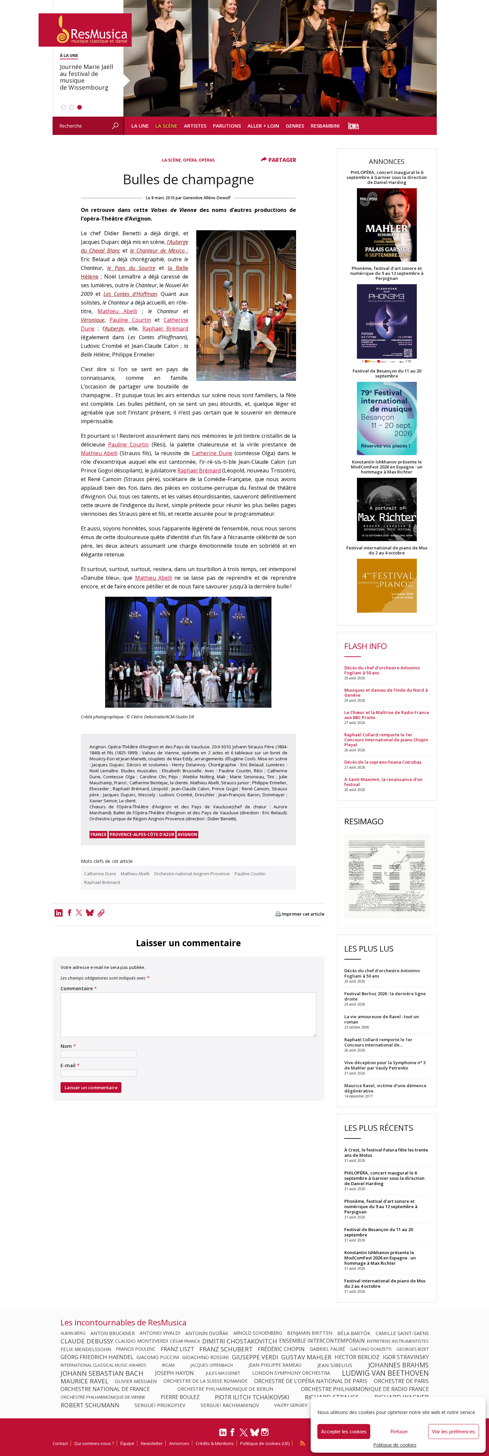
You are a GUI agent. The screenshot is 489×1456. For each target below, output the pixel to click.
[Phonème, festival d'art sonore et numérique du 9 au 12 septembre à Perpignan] (386, 324)
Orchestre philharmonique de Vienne (103, 1397)
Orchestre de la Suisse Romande (205, 1381)
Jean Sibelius (334, 1365)
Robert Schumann (90, 1405)
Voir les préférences (453, 1431)
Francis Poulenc (136, 1349)
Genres (295, 125)
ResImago (364, 821)
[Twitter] (79, 912)
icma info (354, 126)
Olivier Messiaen (136, 1381)
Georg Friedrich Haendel (97, 1357)
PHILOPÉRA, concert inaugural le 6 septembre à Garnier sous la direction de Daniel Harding (387, 177)
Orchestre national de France (105, 1389)
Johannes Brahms (398, 1365)
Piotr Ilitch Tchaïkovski (252, 1397)
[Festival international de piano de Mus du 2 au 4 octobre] (386, 586)
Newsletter (152, 1443)
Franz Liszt (177, 1349)
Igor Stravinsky (406, 1357)
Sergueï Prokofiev (159, 1405)
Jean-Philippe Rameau (274, 1365)
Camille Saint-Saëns (402, 1333)
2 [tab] (71, 107)
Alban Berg (73, 1333)
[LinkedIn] (223, 1435)
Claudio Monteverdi (141, 1341)
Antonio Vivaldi (160, 1333)
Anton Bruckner (112, 1333)
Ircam (168, 1365)
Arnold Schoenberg (257, 1333)
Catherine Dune (212, 453)
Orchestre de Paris (401, 1381)
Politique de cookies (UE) (264, 1443)
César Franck (185, 1341)
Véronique (92, 320)
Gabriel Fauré (327, 1349)
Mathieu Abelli (117, 311)
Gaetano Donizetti (371, 1349)
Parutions (227, 125)
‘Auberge (114, 328)
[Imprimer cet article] (278, 914)
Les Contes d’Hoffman (130, 294)
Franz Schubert (226, 1349)
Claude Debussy (87, 1341)
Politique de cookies (394, 1445)
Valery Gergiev (290, 1405)
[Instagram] (265, 1432)
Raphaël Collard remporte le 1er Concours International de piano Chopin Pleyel (386, 739)
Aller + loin (263, 125)
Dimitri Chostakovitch (239, 1341)
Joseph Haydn (174, 1373)
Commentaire (79, 988)
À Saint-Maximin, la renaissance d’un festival (383, 782)
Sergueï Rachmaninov (230, 1405)
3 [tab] (79, 107)
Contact (60, 1443)
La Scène (166, 125)
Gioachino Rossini (205, 1357)
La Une (140, 125)
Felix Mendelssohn (86, 1349)
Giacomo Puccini (157, 1357)
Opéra (190, 160)
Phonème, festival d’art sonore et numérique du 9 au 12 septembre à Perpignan (386, 273)
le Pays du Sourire (131, 268)
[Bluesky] (254, 1432)
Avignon (187, 834)
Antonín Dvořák (206, 1333)
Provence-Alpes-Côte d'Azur (142, 834)
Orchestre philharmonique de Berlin (225, 1389)
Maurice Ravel (84, 1381)
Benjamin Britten (309, 1333)
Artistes (195, 125)
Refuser (399, 1431)
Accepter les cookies (344, 1431)
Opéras (207, 160)
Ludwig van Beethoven (385, 1373)
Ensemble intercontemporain (322, 1341)
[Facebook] (70, 912)
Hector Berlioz (357, 1357)
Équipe (127, 1443)
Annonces (179, 1443)
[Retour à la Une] (85, 30)
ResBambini (325, 125)
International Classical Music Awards (103, 1365)
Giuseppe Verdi (255, 1357)
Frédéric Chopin (281, 1349)
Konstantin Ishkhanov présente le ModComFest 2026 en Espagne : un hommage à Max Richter (386, 466)
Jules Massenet (223, 1373)
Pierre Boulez (180, 1397)
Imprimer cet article (303, 914)
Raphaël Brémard (165, 328)
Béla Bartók (354, 1333)
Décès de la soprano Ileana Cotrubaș (382, 762)
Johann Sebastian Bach (102, 1373)
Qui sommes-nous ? (94, 1443)
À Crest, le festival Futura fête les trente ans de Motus (386, 1152)
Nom (68, 1046)
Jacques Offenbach (212, 1365)
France (98, 834)
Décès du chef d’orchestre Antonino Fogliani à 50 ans (382, 670)
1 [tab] (63, 107)
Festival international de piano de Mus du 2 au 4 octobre (386, 550)
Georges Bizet (413, 1349)
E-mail (70, 1065)
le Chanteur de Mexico (158, 250)
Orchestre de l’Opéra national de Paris (310, 1381)
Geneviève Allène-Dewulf (207, 198)
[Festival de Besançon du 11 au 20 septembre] (386, 419)
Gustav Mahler (306, 1357)
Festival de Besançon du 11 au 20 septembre (387, 373)
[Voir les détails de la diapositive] (280, 58)
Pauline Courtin (130, 320)
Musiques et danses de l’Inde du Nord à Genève (386, 693)
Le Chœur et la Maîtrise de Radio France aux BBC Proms (386, 715)
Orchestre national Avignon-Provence (192, 874)
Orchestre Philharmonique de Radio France (365, 1389)
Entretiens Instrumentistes (398, 1341)
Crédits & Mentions (215, 1443)
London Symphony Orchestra (291, 1373)
